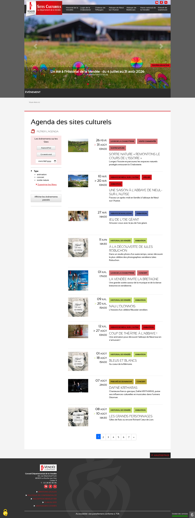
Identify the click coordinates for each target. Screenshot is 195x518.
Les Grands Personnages (130, 416)
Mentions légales (47, 492)
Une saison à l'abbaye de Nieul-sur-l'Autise (135, 192)
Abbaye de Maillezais (131, 9)
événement (26, 92)
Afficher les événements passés (46, 198)
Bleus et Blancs (123, 360)
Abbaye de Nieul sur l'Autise (116, 9)
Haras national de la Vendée (148, 9)
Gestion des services (180, 514)
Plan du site (50, 502)
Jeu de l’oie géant (124, 219)
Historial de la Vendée (72, 9)
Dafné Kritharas (123, 388)
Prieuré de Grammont (162, 9)
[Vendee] (43, 9)
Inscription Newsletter (45, 499)
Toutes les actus (160, 65)
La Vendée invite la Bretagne (134, 279)
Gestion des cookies (46, 506)
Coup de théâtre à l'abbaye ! (133, 333)
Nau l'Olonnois (122, 306)
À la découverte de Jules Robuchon (131, 249)
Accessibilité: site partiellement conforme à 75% (97, 514)
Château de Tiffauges (100, 9)
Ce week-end (46, 154)
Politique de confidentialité (42, 495)
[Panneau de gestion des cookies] (5, 513)
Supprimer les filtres (47, 184)
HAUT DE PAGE (161, 455)
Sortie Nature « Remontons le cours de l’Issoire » (134, 156)
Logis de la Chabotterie (85, 9)
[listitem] (156, 2)
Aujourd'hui (46, 148)
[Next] (160, 44)
